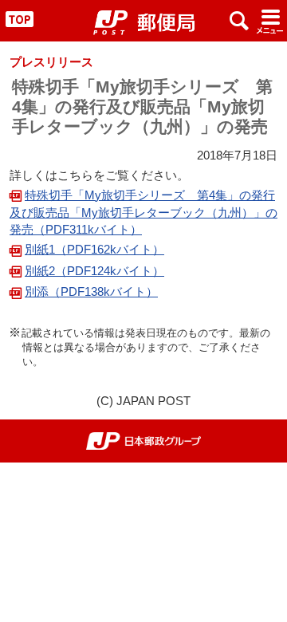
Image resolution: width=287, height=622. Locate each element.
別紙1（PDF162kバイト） (94, 249)
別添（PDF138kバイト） (91, 291)
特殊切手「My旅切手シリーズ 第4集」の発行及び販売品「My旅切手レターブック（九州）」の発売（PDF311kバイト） (143, 212)
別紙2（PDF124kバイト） (94, 271)
